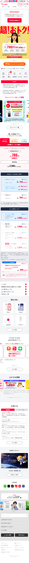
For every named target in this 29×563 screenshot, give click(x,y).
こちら (19, 259)
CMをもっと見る (14, 474)
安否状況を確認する (14, 20)
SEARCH (26, 515)
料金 (3, 6)
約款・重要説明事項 (4, 545)
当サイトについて (4, 543)
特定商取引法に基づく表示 (19, 549)
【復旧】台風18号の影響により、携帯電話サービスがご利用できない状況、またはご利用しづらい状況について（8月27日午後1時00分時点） (14, 86)
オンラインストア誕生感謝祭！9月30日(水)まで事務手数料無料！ (13, 496)
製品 (9, 6)
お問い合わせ (21, 535)
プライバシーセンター (18, 547)
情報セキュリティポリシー (5, 547)
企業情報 (2, 549)
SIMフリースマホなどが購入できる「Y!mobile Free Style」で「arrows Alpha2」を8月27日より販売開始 (16, 68)
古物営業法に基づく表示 (5, 552)
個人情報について (17, 545)
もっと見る (14, 329)
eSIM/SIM (14, 6)
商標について (16, 543)
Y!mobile (4, 4)
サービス (20, 6)
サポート (26, 6)
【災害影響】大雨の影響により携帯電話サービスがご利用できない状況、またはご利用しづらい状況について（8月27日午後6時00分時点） (14, 92)
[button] (26, 68)
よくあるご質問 (7, 535)
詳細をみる (25, 243)
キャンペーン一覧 (14, 127)
